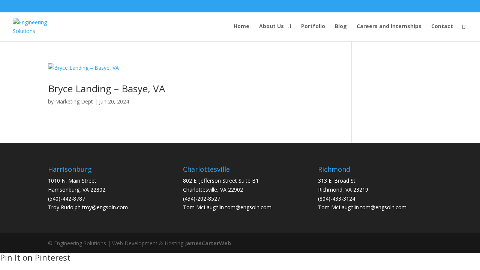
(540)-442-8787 (66, 198)
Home (241, 27)
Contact (442, 27)
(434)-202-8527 (201, 198)
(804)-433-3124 (336, 198)
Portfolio (313, 27)
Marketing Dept (74, 101)
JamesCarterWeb (208, 243)
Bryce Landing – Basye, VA (106, 88)
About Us (271, 27)
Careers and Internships (389, 27)
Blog (341, 27)
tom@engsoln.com (248, 207)
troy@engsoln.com (105, 207)
